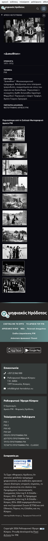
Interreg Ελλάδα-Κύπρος (12, 516)
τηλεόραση (24, 2)
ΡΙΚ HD (7, 429)
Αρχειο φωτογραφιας (12, 15)
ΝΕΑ (23, 329)
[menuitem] (37, 9)
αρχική (5, 2)
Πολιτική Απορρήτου (36, 329)
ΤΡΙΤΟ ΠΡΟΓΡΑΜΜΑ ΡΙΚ (15, 442)
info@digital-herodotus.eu (20, 389)
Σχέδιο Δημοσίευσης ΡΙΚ (24, 333)
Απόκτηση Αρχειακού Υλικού (24, 338)
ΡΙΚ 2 (6, 425)
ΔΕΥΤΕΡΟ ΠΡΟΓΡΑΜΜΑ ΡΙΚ (16, 439)
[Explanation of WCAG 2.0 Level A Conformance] (42, 533)
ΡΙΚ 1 (6, 422)
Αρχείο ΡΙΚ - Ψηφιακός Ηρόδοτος (18, 409)
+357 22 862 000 (14, 373)
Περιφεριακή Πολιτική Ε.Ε (32, 516)
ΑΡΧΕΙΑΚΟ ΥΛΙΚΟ (10, 329)
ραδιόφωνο (36, 2)
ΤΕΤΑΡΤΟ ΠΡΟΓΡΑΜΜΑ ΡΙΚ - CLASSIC (21, 445)
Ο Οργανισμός (10, 406)
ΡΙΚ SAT (7, 432)
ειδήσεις (14, 2)
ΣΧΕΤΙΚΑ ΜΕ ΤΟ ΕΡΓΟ (13, 324)
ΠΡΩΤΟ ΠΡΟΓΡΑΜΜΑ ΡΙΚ (15, 435)
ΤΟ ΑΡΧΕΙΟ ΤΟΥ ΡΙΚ (35, 324)
